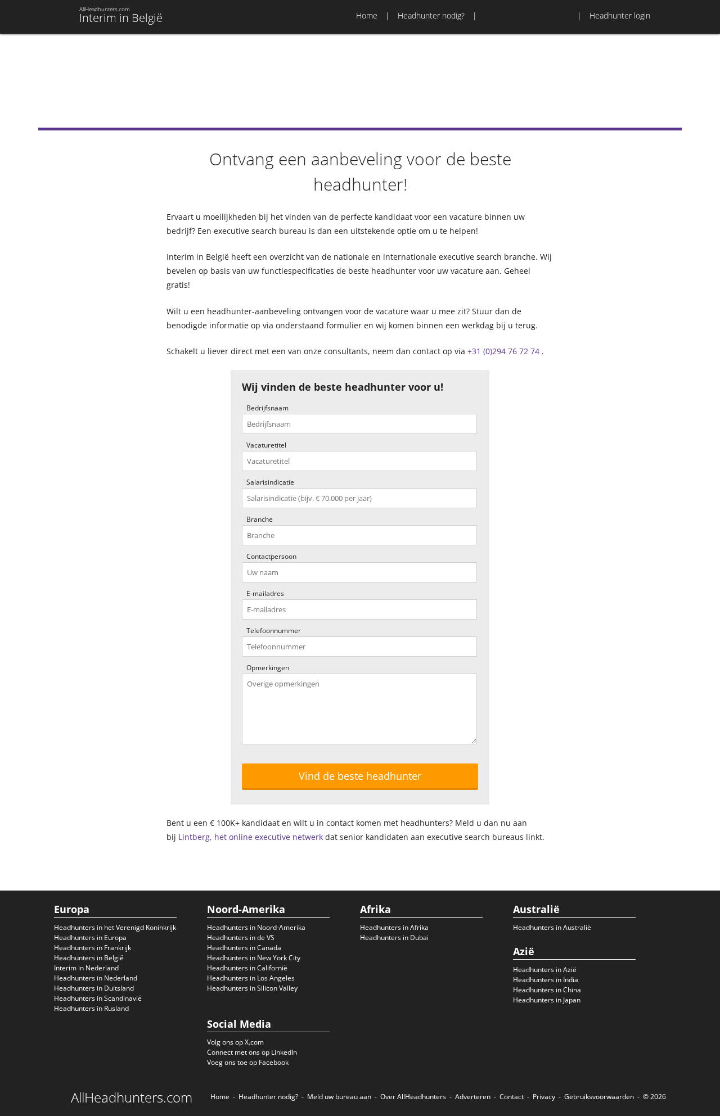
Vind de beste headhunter (360, 776)
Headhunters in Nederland (95, 978)
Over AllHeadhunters (413, 1096)
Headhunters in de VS (240, 937)
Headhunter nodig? (431, 15)
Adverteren (472, 1096)
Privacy (544, 1096)
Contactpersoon (271, 556)
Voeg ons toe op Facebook (248, 1062)
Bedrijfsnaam (267, 408)
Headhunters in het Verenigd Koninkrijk (115, 927)
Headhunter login (620, 15)
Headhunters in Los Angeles (251, 978)
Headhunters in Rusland (91, 1008)
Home (366, 15)
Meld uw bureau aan (339, 1096)
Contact (512, 1096)
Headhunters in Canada (244, 947)
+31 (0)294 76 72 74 (503, 351)
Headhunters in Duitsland (94, 988)
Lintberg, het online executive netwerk (250, 837)
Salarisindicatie (270, 482)
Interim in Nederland (86, 968)
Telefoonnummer (273, 630)
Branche (259, 519)
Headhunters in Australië (552, 927)
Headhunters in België (89, 958)
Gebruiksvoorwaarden (599, 1096)
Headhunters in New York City (253, 958)
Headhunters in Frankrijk (92, 947)
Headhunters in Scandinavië (98, 998)
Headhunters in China (547, 990)
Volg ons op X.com (235, 1042)
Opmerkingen (267, 667)
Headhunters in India (545, 979)
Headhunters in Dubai (394, 937)
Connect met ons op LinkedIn (252, 1052)
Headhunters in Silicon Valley (252, 988)
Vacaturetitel (266, 445)
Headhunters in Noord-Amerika (256, 927)
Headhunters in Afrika (394, 927)
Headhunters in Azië (545, 969)
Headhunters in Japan (546, 1000)
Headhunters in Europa (90, 937)
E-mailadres (265, 593)
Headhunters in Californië (247, 968)
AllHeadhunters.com (131, 1097)
